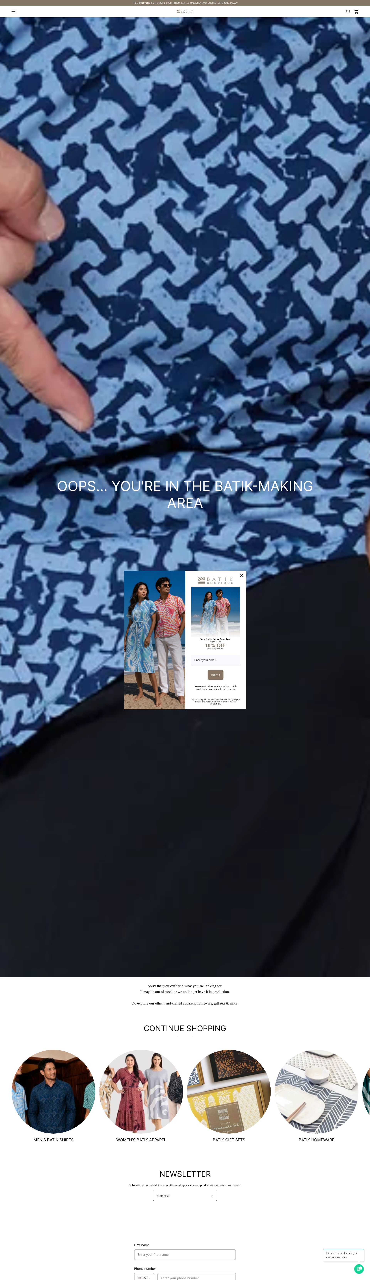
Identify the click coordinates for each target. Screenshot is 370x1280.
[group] (185, 3)
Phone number (145, 1269)
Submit (215, 675)
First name (142, 1245)
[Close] (241, 575)
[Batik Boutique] (185, 11)
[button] (348, 12)
